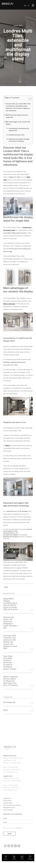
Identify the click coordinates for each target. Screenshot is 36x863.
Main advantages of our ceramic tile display (18, 123)
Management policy (9, 807)
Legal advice (7, 798)
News (5, 710)
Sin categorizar (9, 702)
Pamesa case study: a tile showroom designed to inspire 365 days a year (10, 622)
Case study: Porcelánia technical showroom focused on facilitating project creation (9, 662)
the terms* (19, 828)
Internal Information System (12, 805)
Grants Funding (7, 810)
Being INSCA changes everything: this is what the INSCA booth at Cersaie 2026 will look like (10, 604)
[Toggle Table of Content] (29, 99)
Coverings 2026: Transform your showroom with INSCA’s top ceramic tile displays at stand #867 (10, 642)
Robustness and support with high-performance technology (19, 140)
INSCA (7, 445)
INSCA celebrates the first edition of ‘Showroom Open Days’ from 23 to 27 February (10, 681)
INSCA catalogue (9, 304)
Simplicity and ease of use (16, 135)
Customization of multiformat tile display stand (19, 129)
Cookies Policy (7, 803)
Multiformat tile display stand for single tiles (17, 116)
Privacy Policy (7, 800)
